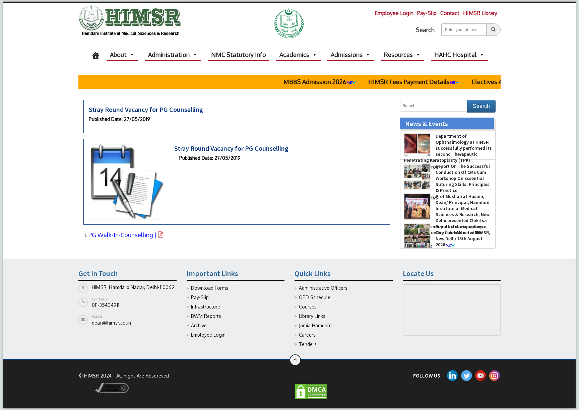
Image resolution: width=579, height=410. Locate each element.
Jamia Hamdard (315, 325)
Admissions (347, 54)
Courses (308, 307)
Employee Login (394, 13)
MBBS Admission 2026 (301, 81)
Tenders (308, 344)
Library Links (312, 316)
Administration (169, 54)
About (118, 54)
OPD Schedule (314, 297)
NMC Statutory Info (238, 54)
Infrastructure (205, 307)
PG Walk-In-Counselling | (123, 234)
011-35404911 (105, 305)
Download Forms (209, 288)
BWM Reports (206, 316)
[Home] (95, 54)
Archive (199, 325)
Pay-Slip (427, 13)
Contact (449, 13)
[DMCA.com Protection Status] (311, 391)
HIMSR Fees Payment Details (395, 81)
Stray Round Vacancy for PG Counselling (146, 109)
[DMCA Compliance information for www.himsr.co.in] (103, 387)
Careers (307, 335)
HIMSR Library (480, 13)
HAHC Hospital (455, 54)
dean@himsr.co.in (111, 323)
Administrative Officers (323, 288)
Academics (294, 54)
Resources (398, 54)
